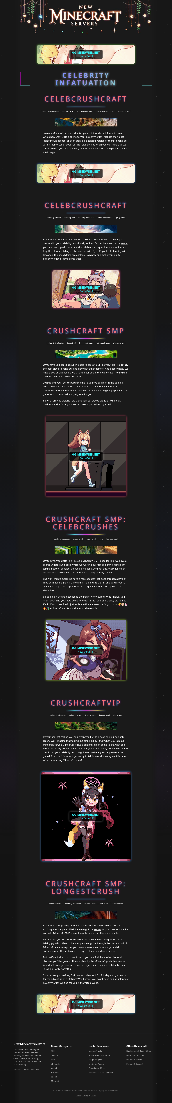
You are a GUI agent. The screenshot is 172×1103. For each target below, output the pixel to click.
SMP (53, 1051)
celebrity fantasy (54, 218)
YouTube (35, 1069)
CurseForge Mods (97, 1068)
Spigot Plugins (95, 1059)
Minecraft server (52, 744)
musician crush (90, 904)
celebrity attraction (58, 715)
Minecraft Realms (134, 1059)
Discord (17, 1069)
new (69, 600)
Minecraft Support (134, 1064)
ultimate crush (119, 343)
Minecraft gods (103, 961)
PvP (53, 1059)
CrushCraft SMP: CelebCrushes (86, 523)
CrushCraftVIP (86, 703)
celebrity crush (75, 715)
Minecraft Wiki (95, 1051)
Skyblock (55, 1064)
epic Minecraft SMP (90, 364)
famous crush (104, 715)
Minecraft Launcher (135, 1055)
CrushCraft (71, 343)
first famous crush (84, 111)
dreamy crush (90, 715)
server (124, 243)
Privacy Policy (82, 1095)
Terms (93, 1095)
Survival (54, 1055)
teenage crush (124, 111)
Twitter (25, 1069)
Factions (55, 1072)
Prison (54, 1077)
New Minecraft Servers (29, 1044)
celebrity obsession (62, 539)
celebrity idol (69, 218)
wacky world (99, 400)
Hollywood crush (86, 343)
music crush (91, 539)
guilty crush (120, 218)
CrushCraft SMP (86, 330)
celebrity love (67, 111)
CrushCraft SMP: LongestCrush (86, 887)
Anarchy (54, 1068)
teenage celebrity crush (104, 111)
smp (101, 539)
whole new (49, 136)
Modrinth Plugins (96, 1064)
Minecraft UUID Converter (101, 1072)
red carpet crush (103, 343)
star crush (117, 715)
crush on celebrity (105, 218)
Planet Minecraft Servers (100, 1055)
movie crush (78, 539)
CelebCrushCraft (85, 99)
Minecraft (48, 947)
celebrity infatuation (50, 111)
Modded (55, 1081)
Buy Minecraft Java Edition (138, 1051)
